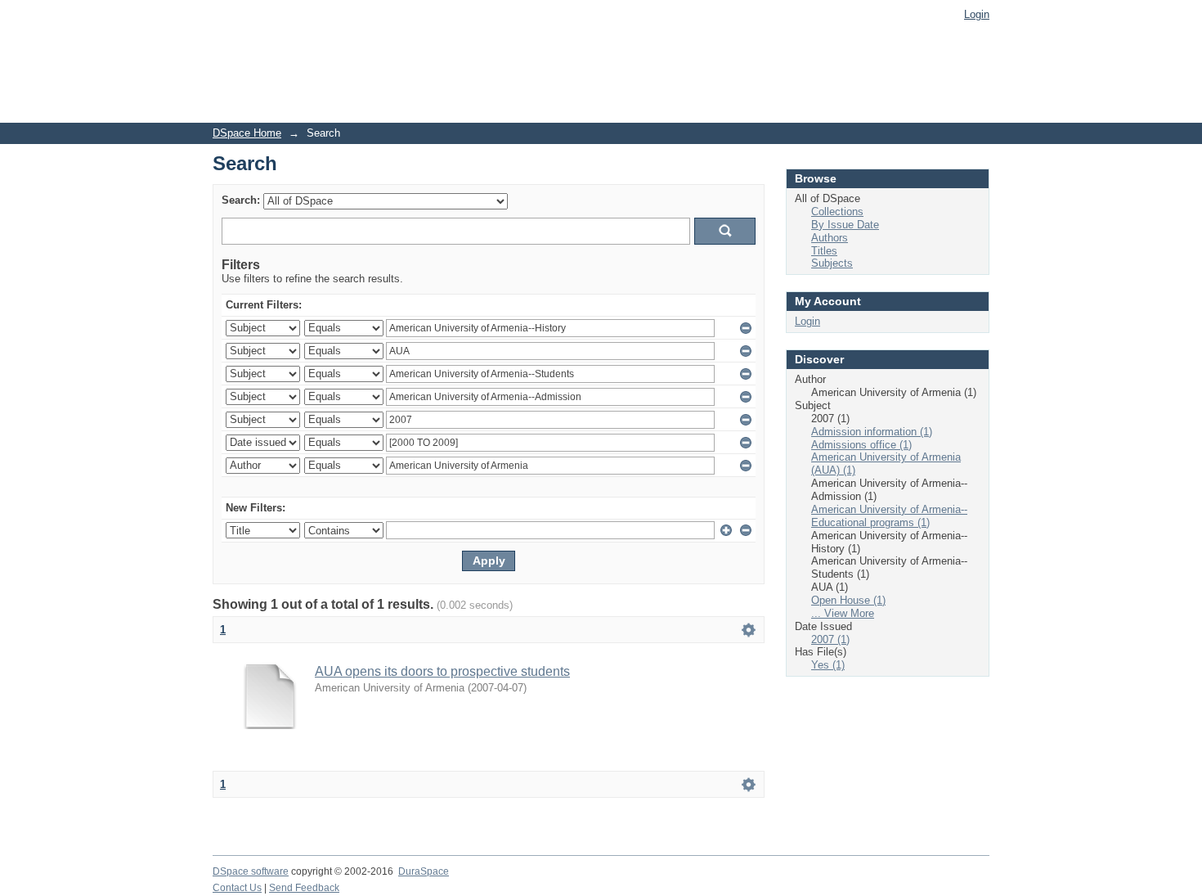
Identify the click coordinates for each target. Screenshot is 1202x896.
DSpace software (251, 871)
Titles (824, 251)
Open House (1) (848, 600)
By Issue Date (845, 224)
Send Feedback (304, 888)
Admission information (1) (871, 431)
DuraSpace (423, 871)
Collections (837, 211)
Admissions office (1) (861, 445)
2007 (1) (830, 639)
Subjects (832, 263)
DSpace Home (247, 133)
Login (976, 14)
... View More (842, 613)
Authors (829, 238)
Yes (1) (828, 665)
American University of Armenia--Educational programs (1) (889, 516)
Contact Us (237, 888)
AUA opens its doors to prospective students (442, 671)
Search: (241, 200)
